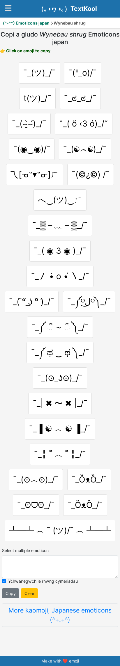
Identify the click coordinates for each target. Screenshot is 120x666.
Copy (11, 593)
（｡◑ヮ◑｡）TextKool (67, 8)
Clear (29, 593)
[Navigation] (8, 8)
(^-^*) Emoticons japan (26, 22)
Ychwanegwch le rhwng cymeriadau (43, 581)
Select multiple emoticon (25, 550)
